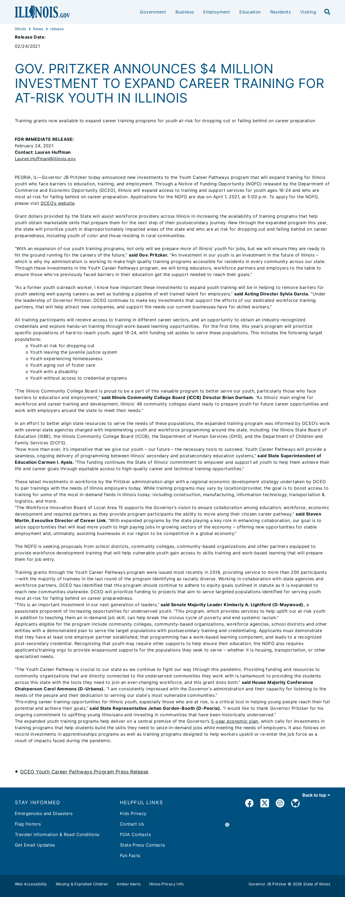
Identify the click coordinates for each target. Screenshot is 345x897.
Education (250, 12)
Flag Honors (28, 824)
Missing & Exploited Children (82, 884)
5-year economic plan (234, 721)
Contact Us (132, 824)
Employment (216, 12)
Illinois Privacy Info (166, 884)
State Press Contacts (142, 845)
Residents (280, 12)
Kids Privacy (133, 813)
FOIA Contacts (135, 834)
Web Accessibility (31, 884)
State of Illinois (316, 884)
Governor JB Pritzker (268, 884)
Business (184, 12)
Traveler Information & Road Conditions (57, 834)
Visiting (308, 12)
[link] (249, 804)
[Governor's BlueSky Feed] (295, 804)
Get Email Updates (35, 845)
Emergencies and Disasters (44, 813)
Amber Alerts (128, 884)
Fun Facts (130, 855)
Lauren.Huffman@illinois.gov (45, 158)
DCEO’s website (58, 203)
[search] (327, 12)
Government (153, 12)
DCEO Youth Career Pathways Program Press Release (84, 772)
